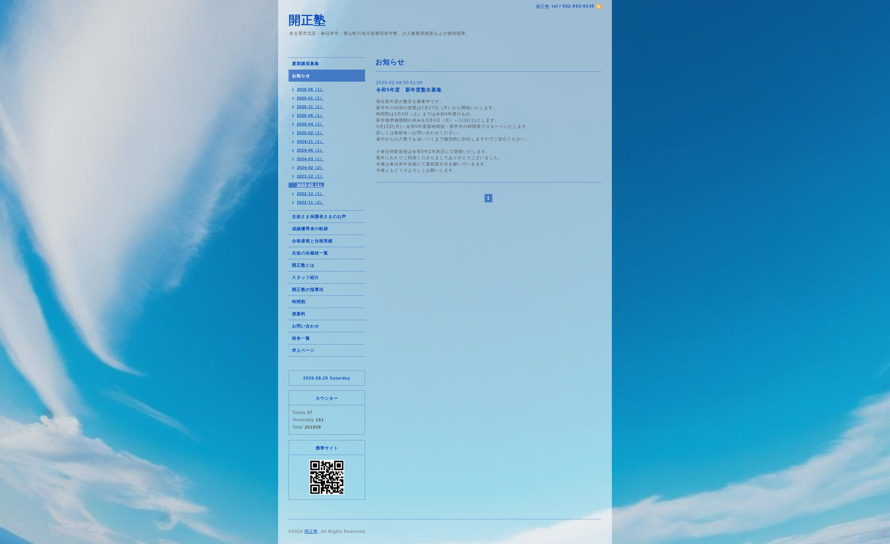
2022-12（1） (310, 194)
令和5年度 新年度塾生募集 (409, 89)
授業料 (299, 313)
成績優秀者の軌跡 (310, 228)
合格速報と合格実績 (312, 240)
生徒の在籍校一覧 (310, 253)
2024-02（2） (310, 167)
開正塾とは (303, 265)
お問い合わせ (305, 326)
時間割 (299, 301)
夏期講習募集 (305, 63)
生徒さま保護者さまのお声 (319, 216)
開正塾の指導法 (308, 289)
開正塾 (307, 20)
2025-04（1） (310, 124)
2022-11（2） (310, 202)
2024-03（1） (310, 159)
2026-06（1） (310, 89)
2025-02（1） (310, 133)
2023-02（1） (310, 185)
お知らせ (301, 75)
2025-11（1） (310, 107)
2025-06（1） (310, 115)
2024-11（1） (310, 141)
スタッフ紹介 (305, 277)
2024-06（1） (310, 150)
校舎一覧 (301, 338)
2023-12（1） (310, 176)
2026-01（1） (310, 98)
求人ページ (303, 350)
